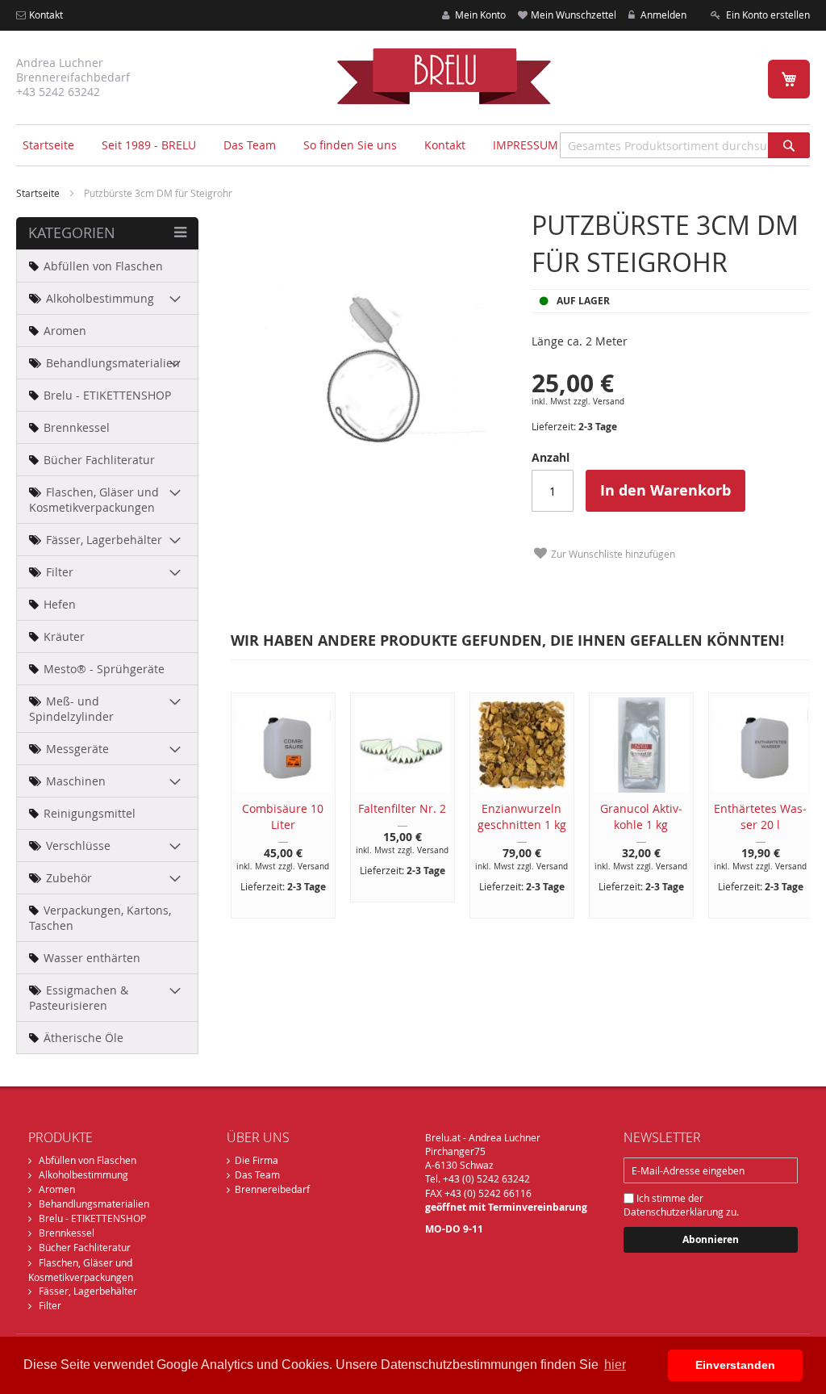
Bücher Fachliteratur (85, 1247)
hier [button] (615, 1364)
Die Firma (256, 1159)
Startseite (48, 145)
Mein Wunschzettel (573, 14)
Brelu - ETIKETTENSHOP (92, 1218)
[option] (274, 805)
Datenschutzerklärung (674, 1211)
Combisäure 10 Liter (282, 816)
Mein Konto (479, 14)
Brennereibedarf (272, 1189)
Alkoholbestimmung (83, 1174)
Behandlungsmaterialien (94, 1203)
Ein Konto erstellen (767, 14)
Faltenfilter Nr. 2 (402, 808)
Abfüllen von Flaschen (87, 1159)
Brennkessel (66, 1232)
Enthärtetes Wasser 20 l (760, 816)
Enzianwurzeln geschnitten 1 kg (522, 816)
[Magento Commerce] (443, 76)
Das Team (257, 1174)
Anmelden (662, 14)
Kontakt (46, 14)
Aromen (57, 1189)
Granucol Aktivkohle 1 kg (641, 816)
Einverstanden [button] (735, 1364)
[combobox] (685, 145)
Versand (608, 401)
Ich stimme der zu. (681, 1204)
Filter (50, 1305)
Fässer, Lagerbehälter (88, 1290)
